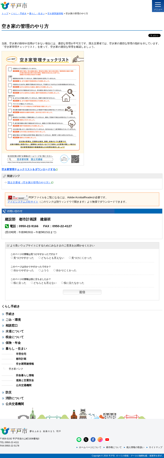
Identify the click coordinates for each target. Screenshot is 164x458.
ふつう (45, 270)
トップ (5, 13)
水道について (15, 331)
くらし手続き (11, 306)
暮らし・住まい (37, 13)
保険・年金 (13, 342)
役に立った (19, 283)
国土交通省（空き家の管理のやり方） (29, 182)
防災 (9, 392)
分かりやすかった (23, 270)
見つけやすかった (23, 258)
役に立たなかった (74, 283)
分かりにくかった (66, 270)
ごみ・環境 (13, 319)
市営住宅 (21, 353)
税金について (15, 337)
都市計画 (21, 358)
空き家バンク (16, 368)
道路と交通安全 (25, 380)
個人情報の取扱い (135, 447)
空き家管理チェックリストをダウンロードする (28, 169)
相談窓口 (12, 325)
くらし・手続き (19, 13)
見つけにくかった (81, 258)
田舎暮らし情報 (25, 375)
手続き (10, 314)
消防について (15, 398)
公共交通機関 (23, 385)
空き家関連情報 (55, 13)
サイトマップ (155, 447)
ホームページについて (90, 447)
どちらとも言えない (52, 258)
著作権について (114, 447)
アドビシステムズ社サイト (23, 201)
